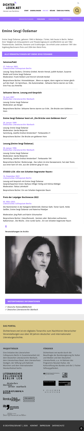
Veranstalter (53, 19)
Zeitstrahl (67, 19)
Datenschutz (58, 425)
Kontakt (34, 425)
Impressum (45, 425)
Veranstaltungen (26, 19)
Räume (52, 10)
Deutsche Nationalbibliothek (19, 307)
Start (26, 10)
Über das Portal (63, 10)
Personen (41, 19)
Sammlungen (35, 10)
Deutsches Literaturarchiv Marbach (22, 310)
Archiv (45, 10)
